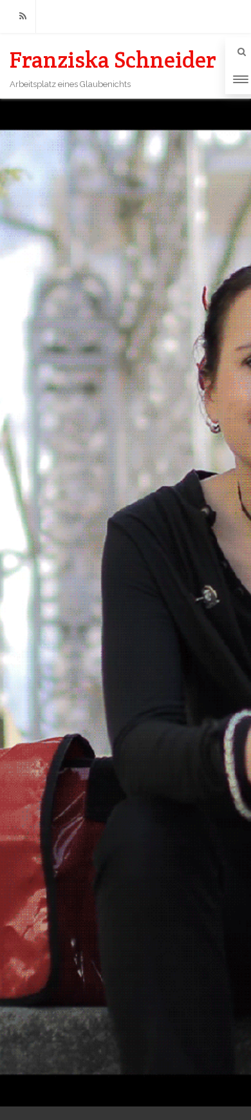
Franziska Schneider (113, 59)
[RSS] (22, 16)
